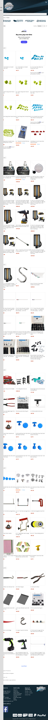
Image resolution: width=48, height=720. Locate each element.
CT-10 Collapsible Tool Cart (21, 388)
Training (15, 696)
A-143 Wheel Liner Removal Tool (7, 586)
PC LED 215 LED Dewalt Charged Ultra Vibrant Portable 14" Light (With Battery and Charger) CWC (7, 251)
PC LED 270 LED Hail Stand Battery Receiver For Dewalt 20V (23, 177)
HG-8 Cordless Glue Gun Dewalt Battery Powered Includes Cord (22, 226)
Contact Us (15, 691)
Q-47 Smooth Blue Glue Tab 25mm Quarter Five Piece (37, 434)
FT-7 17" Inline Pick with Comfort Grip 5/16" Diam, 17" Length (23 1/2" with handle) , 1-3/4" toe (37, 309)
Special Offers (16, 692)
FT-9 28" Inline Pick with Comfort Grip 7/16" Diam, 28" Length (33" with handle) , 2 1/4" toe (7, 309)
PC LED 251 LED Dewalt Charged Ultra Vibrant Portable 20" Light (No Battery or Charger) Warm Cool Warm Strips (37, 202)
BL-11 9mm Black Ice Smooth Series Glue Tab (22, 67)
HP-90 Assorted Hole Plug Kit (36, 608)
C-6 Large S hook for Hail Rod (22, 630)
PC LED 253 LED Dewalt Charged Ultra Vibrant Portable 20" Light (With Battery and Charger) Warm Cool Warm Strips (23, 202)
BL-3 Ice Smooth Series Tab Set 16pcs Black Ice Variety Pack (36, 117)
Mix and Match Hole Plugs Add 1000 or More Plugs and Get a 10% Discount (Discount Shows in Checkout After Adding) (37, 357)
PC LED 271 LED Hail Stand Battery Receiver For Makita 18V (8, 177)
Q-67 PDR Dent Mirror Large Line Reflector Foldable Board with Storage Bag (37, 178)
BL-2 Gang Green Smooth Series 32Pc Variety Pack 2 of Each (7, 142)
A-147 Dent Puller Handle (6, 533)
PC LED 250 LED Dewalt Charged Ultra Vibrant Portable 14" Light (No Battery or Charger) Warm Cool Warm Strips (8, 227)
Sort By (35, 26)
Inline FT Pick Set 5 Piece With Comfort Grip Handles (36, 284)
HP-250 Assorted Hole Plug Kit (22, 411)
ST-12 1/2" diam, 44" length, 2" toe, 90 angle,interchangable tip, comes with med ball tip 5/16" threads (37, 653)
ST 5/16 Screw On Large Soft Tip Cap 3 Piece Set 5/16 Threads (37, 631)
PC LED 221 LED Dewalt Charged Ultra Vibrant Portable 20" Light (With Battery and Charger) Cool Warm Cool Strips (37, 227)
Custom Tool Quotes (17, 693)
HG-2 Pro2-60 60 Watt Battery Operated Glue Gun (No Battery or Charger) (8, 653)
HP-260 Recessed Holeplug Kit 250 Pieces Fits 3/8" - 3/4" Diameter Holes (8, 356)
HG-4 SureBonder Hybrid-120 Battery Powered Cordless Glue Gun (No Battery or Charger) (22, 653)
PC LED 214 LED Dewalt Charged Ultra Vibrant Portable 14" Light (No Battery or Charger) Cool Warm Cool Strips (8, 285)
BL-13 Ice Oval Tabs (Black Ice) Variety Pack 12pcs (36, 67)
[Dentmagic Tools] (9, 6)
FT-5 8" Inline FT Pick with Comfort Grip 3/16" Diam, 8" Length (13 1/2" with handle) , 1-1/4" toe (23, 333)
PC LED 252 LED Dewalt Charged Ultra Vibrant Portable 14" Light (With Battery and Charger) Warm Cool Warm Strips (8, 202)
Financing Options (17, 694)
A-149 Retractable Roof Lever (36, 411)
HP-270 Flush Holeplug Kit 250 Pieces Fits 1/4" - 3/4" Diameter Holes (36, 333)
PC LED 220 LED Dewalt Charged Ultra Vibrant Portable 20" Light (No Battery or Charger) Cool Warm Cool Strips (37, 251)
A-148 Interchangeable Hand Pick (37, 511)
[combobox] (24, 14)
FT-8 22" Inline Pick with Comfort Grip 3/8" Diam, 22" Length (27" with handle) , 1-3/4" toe (22, 309)
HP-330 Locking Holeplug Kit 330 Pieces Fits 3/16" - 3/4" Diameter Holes (22, 356)
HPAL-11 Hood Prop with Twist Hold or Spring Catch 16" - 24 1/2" (23, 250)
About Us (15, 689)
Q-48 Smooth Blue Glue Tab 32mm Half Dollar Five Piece (23, 434)
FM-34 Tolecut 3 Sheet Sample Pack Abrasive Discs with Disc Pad (23, 556)
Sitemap (15, 699)
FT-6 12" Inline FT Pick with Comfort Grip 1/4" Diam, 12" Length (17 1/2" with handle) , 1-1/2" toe (8, 333)
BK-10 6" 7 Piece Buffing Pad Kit (37, 533)
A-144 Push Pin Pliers (34, 586)
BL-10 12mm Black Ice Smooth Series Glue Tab (7, 67)
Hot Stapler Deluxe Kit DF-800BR (7, 388)
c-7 (16, 283)
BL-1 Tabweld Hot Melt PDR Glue (22, 141)
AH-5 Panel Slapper (20, 586)
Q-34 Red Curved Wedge (6, 630)
